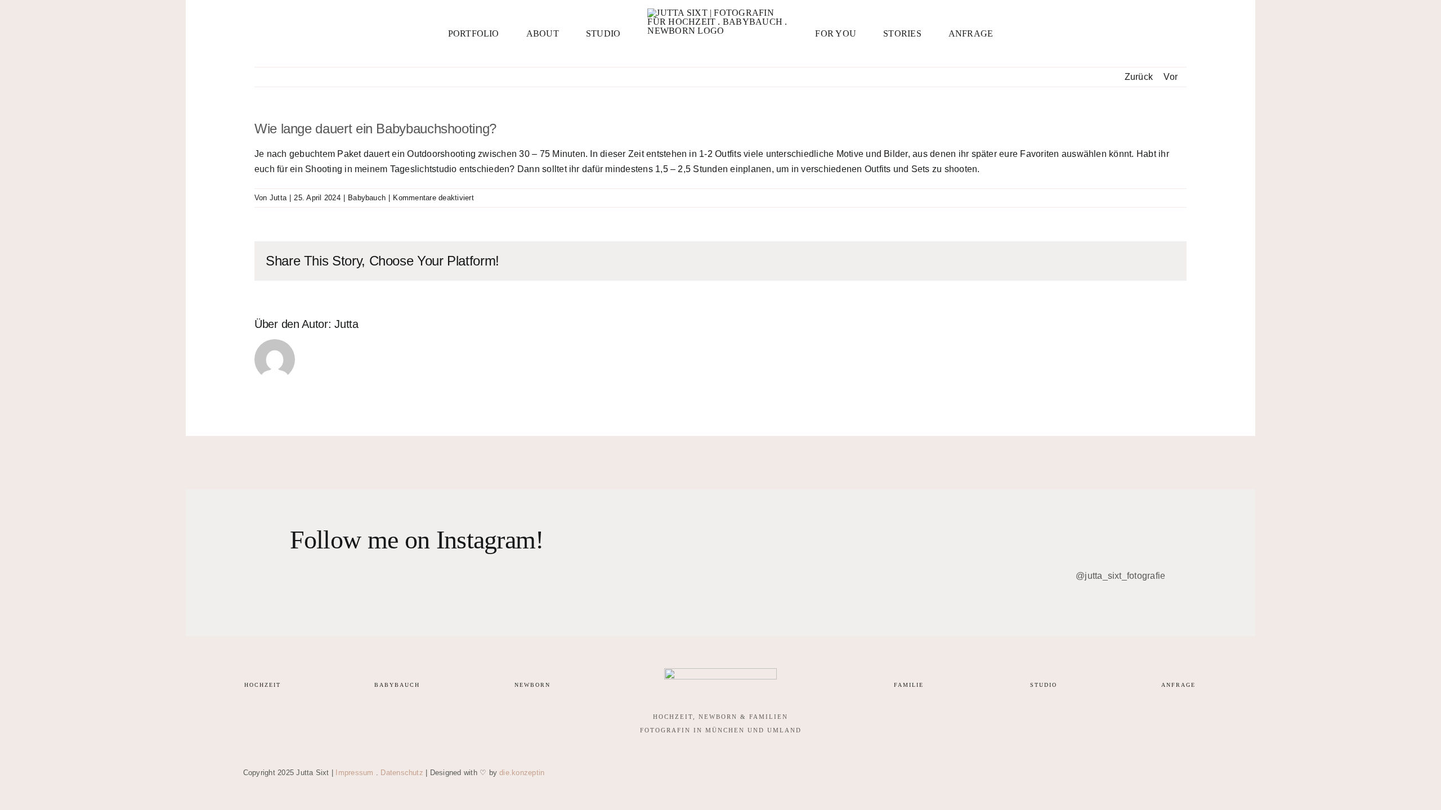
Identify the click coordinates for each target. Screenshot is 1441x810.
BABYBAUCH (397, 685)
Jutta (278, 198)
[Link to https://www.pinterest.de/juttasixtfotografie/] (1108, 773)
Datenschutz (402, 772)
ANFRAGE (1178, 685)
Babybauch (367, 198)
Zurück (1139, 77)
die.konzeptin (521, 772)
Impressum (354, 772)
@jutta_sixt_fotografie (1119, 575)
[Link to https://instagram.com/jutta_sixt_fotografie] (1042, 773)
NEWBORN (532, 685)
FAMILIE (909, 685)
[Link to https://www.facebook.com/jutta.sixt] (1075, 773)
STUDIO (1043, 685)
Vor (1170, 77)
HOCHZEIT (262, 685)
